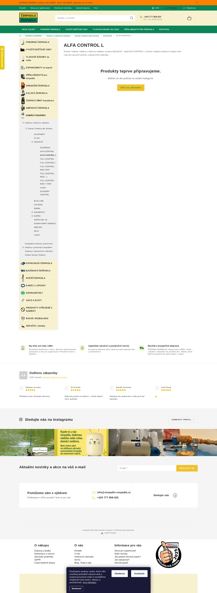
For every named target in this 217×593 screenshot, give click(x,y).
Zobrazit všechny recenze (55, 377)
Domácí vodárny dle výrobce (40, 129)
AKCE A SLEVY (34, 300)
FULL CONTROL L (48, 163)
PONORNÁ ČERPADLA (37, 42)
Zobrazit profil (181, 420)
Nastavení (76, 588)
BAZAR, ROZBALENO (37, 318)
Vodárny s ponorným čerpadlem (38, 247)
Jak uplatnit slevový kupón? (128, 557)
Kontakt (22, 8)
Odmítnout (120, 574)
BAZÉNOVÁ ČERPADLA (38, 271)
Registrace (191, 8)
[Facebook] (175, 495)
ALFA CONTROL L (48, 155)
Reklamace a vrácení (44, 554)
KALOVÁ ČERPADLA (37, 93)
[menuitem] (28, 29)
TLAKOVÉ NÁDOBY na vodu (37, 58)
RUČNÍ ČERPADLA (35, 278)
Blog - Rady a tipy (82, 563)
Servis (77, 560)
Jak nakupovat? (122, 560)
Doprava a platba (42, 551)
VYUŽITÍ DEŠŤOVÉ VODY (39, 49)
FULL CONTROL (47, 159)
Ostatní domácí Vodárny (35, 255)
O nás (77, 554)
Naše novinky (121, 554)
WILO (36, 231)
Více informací (89, 582)
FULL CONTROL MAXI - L (47, 175)
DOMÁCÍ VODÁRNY (36, 115)
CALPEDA (38, 205)
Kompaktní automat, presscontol (39, 244)
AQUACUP (38, 142)
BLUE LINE (39, 201)
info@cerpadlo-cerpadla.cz (114, 492)
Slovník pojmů (121, 563)
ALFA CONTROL (47, 151)
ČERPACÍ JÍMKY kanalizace (40, 101)
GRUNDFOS (39, 212)
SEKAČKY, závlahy (35, 326)
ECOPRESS (45, 148)
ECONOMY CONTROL (45, 193)
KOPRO (37, 216)
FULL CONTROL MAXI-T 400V (47, 182)
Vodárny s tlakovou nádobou (37, 123)
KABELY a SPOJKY (36, 285)
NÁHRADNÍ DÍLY (34, 293)
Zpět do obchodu (130, 88)
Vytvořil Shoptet (110, 533)
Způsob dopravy (83, 8)
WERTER (38, 227)
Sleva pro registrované (40, 8)
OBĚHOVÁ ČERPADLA (37, 108)
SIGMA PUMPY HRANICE (45, 224)
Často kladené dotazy (44, 563)
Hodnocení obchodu (63, 8)
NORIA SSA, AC (40, 220)
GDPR (37, 560)
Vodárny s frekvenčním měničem (39, 251)
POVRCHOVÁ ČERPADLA (39, 263)
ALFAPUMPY (39, 134)
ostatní (43, 188)
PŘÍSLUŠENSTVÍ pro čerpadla (36, 76)
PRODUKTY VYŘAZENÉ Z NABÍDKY (39, 309)
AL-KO (37, 138)
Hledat (131, 18)
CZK (157, 8)
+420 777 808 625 (152, 17)
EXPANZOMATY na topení (39, 68)
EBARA (37, 208)
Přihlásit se (187, 468)
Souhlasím (139, 574)
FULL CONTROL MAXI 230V (47, 168)
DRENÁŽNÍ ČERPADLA (38, 86)
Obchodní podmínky (43, 557)
